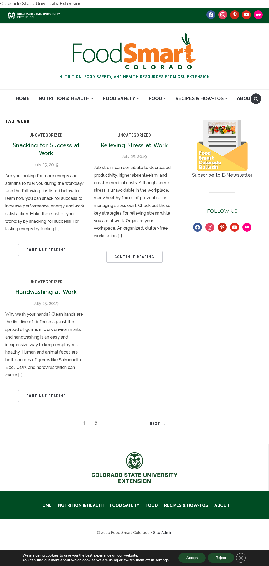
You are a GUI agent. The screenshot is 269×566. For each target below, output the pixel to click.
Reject (221, 557)
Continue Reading (46, 250)
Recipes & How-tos (199, 98)
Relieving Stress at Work (134, 145)
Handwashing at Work (46, 291)
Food (155, 98)
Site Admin (162, 532)
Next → (158, 423)
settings (162, 560)
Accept (192, 557)
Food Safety (119, 98)
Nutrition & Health (64, 98)
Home (22, 98)
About (245, 98)
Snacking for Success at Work (46, 149)
